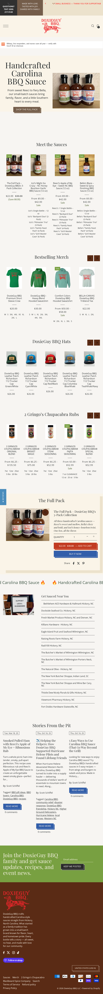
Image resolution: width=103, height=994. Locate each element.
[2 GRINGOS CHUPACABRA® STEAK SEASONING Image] (50, 431)
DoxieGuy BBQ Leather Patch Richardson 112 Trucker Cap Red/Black (50, 378)
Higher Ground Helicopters (51, 810)
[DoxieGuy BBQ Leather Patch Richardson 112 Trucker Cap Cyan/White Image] (31, 358)
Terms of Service (11, 984)
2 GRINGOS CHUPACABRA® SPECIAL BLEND (89, 450)
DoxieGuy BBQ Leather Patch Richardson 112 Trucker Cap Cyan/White (31, 380)
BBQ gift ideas (18, 792)
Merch (15, 977)
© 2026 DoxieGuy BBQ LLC (68, 988)
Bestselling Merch (52, 257)
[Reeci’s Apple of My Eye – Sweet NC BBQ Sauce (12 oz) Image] (62, 165)
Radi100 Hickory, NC (51, 645)
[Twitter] (8, 952)
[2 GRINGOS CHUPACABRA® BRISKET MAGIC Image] (31, 431)
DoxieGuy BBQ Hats (51, 341)
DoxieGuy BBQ (10, 798)
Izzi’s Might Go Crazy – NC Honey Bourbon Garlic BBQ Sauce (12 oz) (38, 187)
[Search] (92, 26)
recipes (22, 798)
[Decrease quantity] (87, 536)
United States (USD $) (85, 968)
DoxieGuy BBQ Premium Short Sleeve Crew (14, 298)
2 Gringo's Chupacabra (32, 977)
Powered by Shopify (91, 988)
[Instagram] (13, 952)
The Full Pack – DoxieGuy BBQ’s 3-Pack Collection (14, 186)
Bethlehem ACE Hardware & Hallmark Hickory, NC (68, 603)
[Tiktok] (18, 952)
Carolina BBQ (17, 795)
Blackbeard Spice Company (16, 981)
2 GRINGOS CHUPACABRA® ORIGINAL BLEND (12, 450)
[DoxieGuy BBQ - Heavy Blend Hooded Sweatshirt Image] (38, 278)
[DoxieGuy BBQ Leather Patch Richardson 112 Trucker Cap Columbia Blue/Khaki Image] (70, 358)
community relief (44, 802)
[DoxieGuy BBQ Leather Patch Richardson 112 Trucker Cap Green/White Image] (11, 358)
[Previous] (46, 3)
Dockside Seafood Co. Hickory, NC (58, 610)
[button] (3, 497)
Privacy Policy (10, 988)
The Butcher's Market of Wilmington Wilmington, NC (67, 652)
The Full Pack (51, 500)
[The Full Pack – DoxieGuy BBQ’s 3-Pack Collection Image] (14, 165)
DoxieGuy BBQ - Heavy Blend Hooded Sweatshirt (38, 298)
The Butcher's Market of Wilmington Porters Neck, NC (66, 661)
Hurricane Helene (45, 815)
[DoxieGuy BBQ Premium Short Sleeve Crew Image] (14, 278)
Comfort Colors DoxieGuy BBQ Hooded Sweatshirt (62, 298)
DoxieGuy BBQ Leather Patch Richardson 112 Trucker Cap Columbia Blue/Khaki (70, 380)
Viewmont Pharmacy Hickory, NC (57, 699)
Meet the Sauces (51, 144)
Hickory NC (53, 808)
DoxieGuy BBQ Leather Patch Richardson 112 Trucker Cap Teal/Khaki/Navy (90, 380)
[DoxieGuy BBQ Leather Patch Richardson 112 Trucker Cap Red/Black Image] (50, 358)
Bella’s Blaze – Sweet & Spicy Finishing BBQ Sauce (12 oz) (87, 187)
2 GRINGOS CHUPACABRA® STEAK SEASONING (51, 450)
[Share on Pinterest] (83, 563)
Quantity (59, 537)
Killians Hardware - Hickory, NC (56, 624)
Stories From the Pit (51, 725)
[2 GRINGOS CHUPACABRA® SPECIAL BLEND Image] (89, 431)
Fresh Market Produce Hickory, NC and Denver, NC (66, 617)
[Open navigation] (6, 25)
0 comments (11, 812)
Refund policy (29, 984)
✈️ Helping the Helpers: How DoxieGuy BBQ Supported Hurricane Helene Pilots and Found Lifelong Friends (51, 749)
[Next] (100, 3)
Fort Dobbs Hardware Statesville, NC (59, 706)
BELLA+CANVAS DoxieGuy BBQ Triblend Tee (87, 298)
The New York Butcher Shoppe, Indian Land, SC (65, 676)
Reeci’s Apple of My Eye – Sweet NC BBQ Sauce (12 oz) (63, 186)
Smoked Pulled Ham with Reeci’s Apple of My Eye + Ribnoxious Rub (16, 745)
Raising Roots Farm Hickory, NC (57, 638)
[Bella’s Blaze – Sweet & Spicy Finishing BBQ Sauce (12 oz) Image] (87, 165)
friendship (41, 808)
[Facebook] (4, 952)
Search (36, 981)
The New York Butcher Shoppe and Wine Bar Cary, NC (66, 684)
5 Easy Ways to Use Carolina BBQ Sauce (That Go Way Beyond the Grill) (83, 745)
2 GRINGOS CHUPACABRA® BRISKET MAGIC (31, 450)
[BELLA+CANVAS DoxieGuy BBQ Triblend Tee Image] (87, 278)
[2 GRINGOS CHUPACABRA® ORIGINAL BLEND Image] (11, 431)
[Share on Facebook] (73, 563)
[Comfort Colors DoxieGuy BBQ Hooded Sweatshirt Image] (62, 278)
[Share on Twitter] (78, 563)
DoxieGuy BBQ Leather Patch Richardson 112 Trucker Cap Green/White (11, 380)
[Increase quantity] (94, 536)
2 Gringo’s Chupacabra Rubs (51, 414)
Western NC (50, 818)
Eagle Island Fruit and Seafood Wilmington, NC (64, 631)
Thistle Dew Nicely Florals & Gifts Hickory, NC (63, 692)
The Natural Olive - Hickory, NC (56, 669)
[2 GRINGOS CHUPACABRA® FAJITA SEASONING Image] (70, 431)
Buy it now (75, 553)
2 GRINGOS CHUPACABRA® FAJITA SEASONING (70, 450)
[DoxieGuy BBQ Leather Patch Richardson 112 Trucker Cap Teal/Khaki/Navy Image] (89, 358)
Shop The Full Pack (27, 109)
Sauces (6, 977)
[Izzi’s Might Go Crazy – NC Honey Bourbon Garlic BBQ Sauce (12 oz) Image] (38, 165)
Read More (12, 806)
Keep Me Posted (72, 866)
